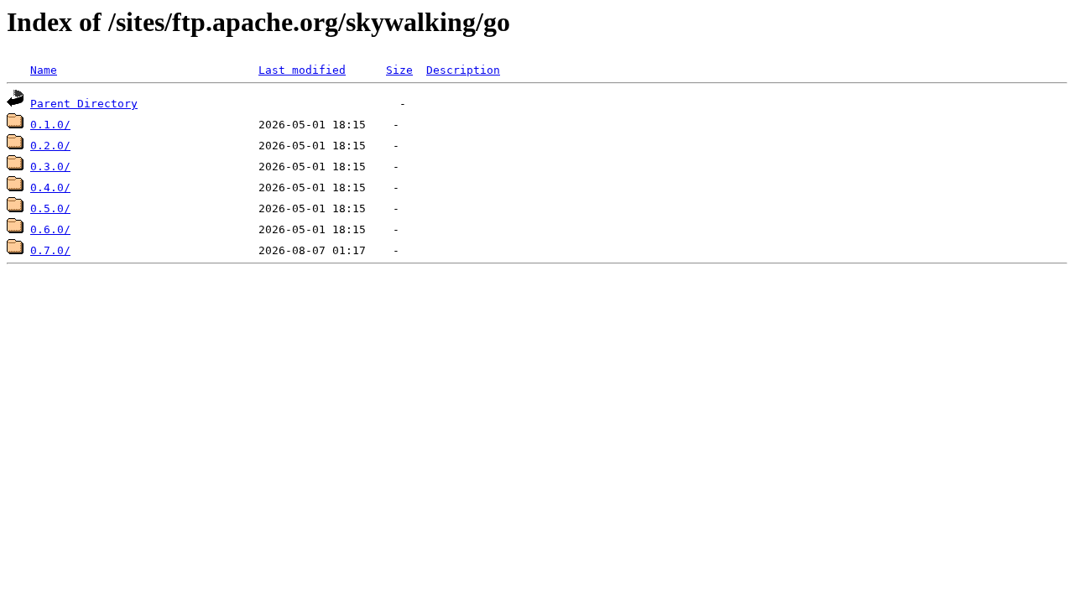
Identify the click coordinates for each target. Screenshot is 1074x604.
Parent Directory (84, 103)
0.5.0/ (50, 208)
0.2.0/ (50, 145)
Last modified (302, 70)
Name (43, 70)
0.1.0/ (50, 124)
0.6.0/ (50, 229)
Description (463, 70)
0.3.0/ (50, 166)
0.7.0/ (50, 250)
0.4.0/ (50, 187)
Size (399, 70)
